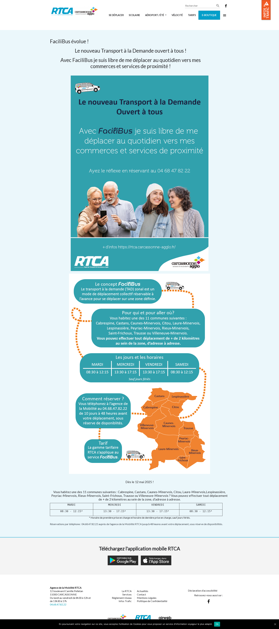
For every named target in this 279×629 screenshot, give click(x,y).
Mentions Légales (146, 597)
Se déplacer (116, 15)
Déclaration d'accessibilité (202, 590)
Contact (141, 594)
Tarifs (192, 15)
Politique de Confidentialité (152, 601)
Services (127, 594)
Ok (217, 624)
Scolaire (134, 15)
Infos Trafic (125, 601)
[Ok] (275, 624)
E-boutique (209, 15)
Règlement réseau (122, 597)
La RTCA (127, 591)
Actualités (142, 591)
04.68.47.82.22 (58, 604)
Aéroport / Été (155, 15)
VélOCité (177, 15)
